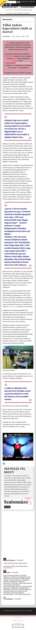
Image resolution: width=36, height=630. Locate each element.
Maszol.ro (13, 306)
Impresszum (18, 617)
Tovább (7, 507)
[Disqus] (18, 533)
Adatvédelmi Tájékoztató (18, 620)
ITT (13, 65)
